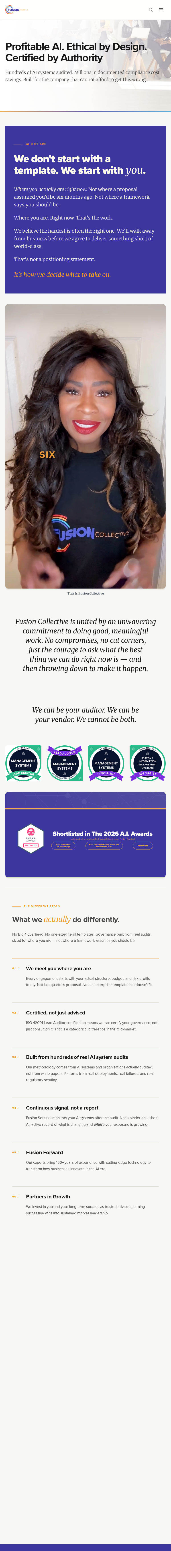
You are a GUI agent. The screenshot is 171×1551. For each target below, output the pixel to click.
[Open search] (151, 10)
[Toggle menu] (161, 9)
